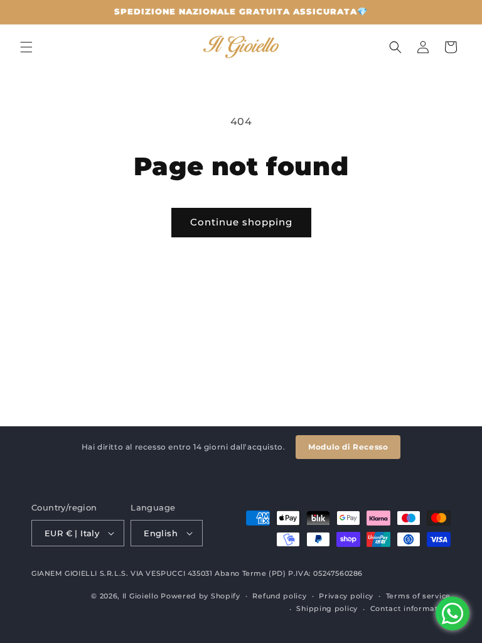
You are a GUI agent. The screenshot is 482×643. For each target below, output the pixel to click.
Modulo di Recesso (348, 446)
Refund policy (279, 596)
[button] (26, 47)
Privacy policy (346, 596)
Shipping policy (327, 608)
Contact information (410, 608)
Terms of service (418, 596)
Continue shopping (241, 222)
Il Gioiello (140, 596)
